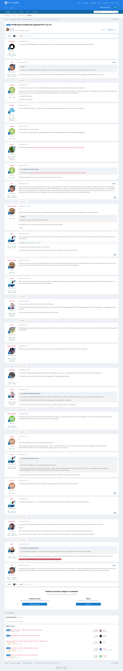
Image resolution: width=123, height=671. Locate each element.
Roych (8, 637)
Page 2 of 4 (29, 36)
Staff (14, 15)
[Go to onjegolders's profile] (12, 526)
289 (10, 313)
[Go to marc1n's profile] (12, 441)
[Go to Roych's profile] (101, 636)
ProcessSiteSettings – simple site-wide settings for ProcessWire (25, 635)
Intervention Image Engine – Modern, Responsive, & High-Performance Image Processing (26, 641)
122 (11, 117)
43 (10, 556)
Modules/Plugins (25, 30)
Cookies (65, 667)
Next (21, 36)
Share (103, 29)
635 (10, 426)
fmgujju (11, 105)
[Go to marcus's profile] (12, 306)
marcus (11, 301)
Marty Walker (12, 414)
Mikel (8, 631)
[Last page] (25, 36)
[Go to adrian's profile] (12, 239)
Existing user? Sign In (105, 7)
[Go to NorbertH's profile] (12, 375)
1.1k (10, 534)
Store (27, 12)
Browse (8, 12)
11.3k (10, 246)
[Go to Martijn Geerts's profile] (12, 351)
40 (11, 218)
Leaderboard (35, 12)
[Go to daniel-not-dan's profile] (12, 211)
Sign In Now (88, 604)
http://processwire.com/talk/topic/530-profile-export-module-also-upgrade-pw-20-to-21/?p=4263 (57, 147)
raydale (11, 85)
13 (11, 448)
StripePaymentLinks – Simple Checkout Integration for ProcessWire (26, 629)
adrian (12, 234)
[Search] (116, 12)
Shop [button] (112, 3)
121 (11, 97)
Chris (11, 544)
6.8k (10, 156)
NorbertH (12, 370)
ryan (13, 29)
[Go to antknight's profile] (12, 46)
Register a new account (34, 604)
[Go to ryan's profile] (7, 29)
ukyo (8, 642)
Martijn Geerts (11, 346)
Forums (12, 7)
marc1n (12, 436)
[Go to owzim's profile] (12, 330)
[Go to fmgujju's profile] (12, 110)
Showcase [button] (85, 3)
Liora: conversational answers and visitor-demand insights (24, 655)
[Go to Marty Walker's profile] (12, 419)
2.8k (10, 358)
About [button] (79, 3)
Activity (15, 12)
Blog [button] (100, 3)
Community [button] (93, 3)
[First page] (6, 36)
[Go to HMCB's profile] (101, 649)
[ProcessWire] (12, 3)
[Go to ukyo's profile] (101, 642)
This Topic (111, 11)
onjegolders (11, 521)
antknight (12, 41)
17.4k (10, 74)
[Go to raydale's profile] (12, 90)
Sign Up (115, 7)
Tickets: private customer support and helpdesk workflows (24, 648)
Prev (9, 36)
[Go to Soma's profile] (12, 149)
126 (11, 53)
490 (11, 337)
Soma (11, 144)
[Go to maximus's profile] (101, 656)
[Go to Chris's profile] (12, 549)
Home (6, 7)
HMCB (104, 648)
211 (11, 382)
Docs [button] (117, 3)
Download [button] (106, 3)
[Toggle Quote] (21, 66)
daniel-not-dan (11, 206)
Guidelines (7, 15)
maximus (9, 649)
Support (21, 12)
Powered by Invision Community (61, 668)
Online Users (21, 15)
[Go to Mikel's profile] (101, 630)
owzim (12, 325)
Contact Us (59, 667)
